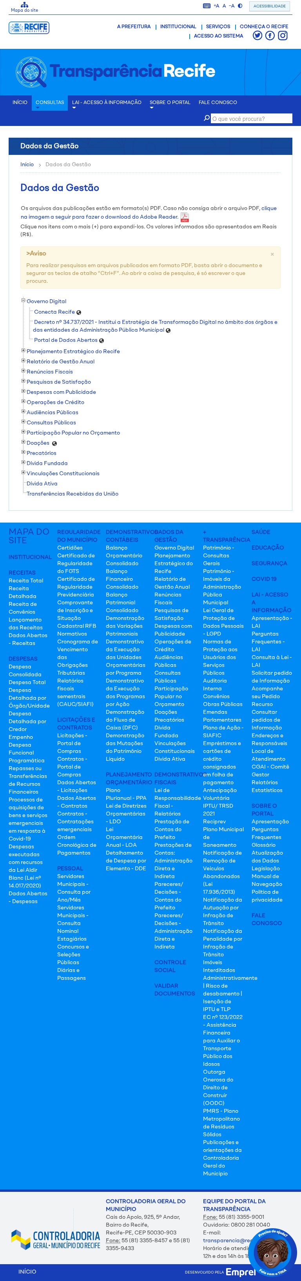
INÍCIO (20, 103)
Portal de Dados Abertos (66, 340)
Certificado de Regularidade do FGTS (76, 563)
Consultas (50, 103)
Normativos (72, 634)
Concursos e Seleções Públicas (73, 954)
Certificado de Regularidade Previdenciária (76, 587)
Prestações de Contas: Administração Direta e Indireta (173, 861)
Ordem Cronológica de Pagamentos (76, 845)
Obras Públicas (223, 704)
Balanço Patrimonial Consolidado (122, 602)
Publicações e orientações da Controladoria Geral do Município (222, 1158)
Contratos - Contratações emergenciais (75, 821)
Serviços (218, 27)
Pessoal (70, 868)
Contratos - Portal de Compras (72, 767)
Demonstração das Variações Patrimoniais (125, 626)
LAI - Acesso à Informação (106, 103)
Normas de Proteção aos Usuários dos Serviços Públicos (220, 657)
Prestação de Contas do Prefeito (171, 829)
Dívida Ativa (42, 484)
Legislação (266, 868)
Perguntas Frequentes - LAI (268, 641)
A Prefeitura (133, 27)
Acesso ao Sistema (218, 36)
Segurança (269, 563)
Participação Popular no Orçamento (171, 696)
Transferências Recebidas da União (72, 494)
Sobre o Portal (170, 103)
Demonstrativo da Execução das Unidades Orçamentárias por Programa (125, 657)
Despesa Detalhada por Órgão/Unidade (29, 698)
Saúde (261, 532)
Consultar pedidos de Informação (267, 720)
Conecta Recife (55, 312)
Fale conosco (218, 103)
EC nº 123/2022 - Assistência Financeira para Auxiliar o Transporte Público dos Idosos (223, 1041)
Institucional (178, 27)
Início (27, 164)
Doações (165, 712)
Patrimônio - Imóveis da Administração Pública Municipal (222, 587)
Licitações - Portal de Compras (72, 743)
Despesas (23, 659)
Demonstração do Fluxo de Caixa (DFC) (125, 720)
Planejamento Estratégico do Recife (173, 563)
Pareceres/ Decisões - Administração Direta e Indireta (173, 931)
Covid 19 (264, 579)
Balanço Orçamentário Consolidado (124, 555)
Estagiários (72, 939)
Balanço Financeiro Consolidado (122, 579)
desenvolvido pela (205, 1272)
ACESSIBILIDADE (270, 6)
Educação (268, 548)
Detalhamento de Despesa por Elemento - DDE (126, 860)
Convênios (216, 696)
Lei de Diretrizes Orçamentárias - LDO (126, 814)
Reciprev (214, 822)
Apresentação (270, 822)
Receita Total (26, 581)
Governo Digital (174, 548)
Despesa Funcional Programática (27, 753)
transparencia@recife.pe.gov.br (244, 1240)
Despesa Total (27, 682)
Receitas (22, 573)
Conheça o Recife (264, 27)
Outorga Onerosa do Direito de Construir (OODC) (218, 1087)
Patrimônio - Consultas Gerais (218, 555)
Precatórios (169, 720)
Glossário (264, 845)
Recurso (262, 704)
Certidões (70, 548)
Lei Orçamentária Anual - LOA (124, 837)
